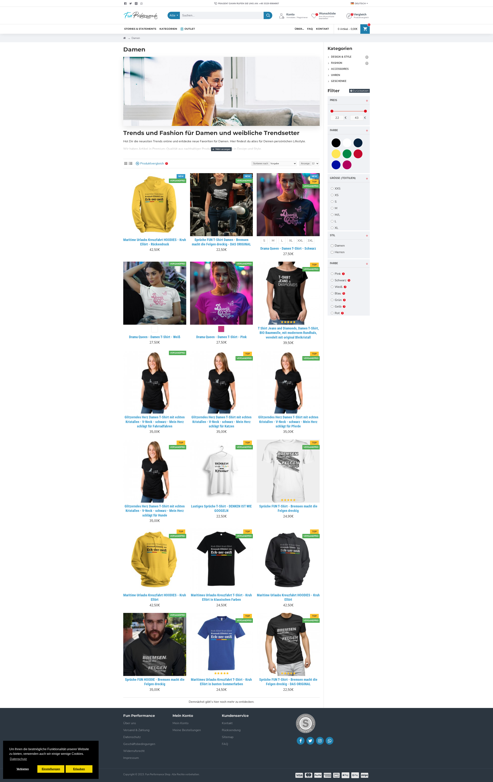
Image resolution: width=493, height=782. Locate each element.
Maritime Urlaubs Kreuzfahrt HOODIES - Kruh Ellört (154, 597)
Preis (333, 100)
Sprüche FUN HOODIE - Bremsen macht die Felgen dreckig (154, 682)
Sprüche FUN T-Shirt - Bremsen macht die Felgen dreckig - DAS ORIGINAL (288, 682)
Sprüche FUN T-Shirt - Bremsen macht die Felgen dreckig (288, 508)
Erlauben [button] (79, 768)
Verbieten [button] (23, 768)
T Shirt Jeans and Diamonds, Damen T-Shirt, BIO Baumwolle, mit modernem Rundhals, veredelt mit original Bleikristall (288, 332)
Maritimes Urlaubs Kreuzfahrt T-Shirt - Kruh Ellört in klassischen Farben (221, 597)
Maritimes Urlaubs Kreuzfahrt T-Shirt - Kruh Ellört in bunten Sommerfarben (221, 682)
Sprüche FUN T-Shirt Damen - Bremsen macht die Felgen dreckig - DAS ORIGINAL (221, 242)
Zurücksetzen (361, 90)
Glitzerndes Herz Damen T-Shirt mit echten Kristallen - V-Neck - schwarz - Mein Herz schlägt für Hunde (155, 510)
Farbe (334, 130)
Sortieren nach (260, 163)
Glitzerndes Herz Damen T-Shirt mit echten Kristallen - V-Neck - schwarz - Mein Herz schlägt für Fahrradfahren (155, 421)
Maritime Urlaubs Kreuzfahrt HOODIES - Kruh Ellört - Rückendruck (154, 242)
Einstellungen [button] (51, 768)
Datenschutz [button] (18, 759)
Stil (332, 235)
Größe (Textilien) (343, 178)
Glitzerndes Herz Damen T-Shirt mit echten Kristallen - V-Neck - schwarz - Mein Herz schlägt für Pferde (288, 421)
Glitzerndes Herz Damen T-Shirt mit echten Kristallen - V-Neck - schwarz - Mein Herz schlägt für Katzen (221, 421)
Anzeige (305, 163)
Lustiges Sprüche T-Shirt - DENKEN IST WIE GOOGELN (221, 508)
